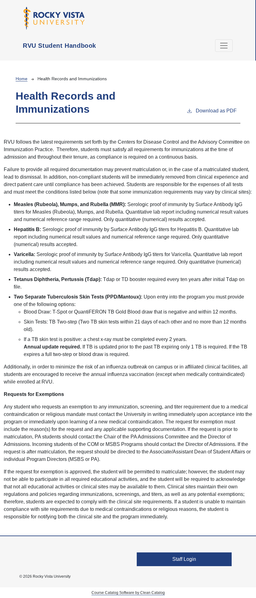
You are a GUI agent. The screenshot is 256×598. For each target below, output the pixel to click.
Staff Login (184, 559)
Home (21, 78)
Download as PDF (216, 110)
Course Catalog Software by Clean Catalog (128, 593)
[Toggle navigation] (224, 45)
